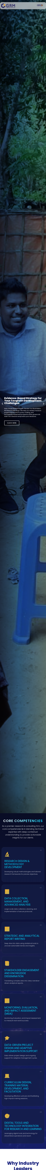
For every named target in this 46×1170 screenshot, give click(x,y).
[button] (2, 403)
